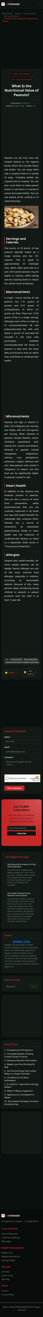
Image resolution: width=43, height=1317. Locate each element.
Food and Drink (29, 13)
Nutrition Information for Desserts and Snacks (21, 662)
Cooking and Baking (10, 1237)
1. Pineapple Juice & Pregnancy (18, 1050)
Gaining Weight (8, 1260)
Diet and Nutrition (11, 16)
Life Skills (5, 1271)
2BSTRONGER (6, 13)
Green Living (7, 1275)
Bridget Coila (21, 941)
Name (7, 737)
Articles (18, 13)
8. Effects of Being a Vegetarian (18, 1091)
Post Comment (14, 788)
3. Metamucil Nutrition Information (20, 1060)
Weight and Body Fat (10, 1256)
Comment (9, 757)
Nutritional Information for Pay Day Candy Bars (21, 865)
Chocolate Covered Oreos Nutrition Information (19, 894)
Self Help (5, 1279)
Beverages (6, 1241)
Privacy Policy (7, 1294)
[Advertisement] (21, 45)
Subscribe (21, 833)
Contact (4, 1290)
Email (7, 747)
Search (34, 986)
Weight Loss (6, 1252)
